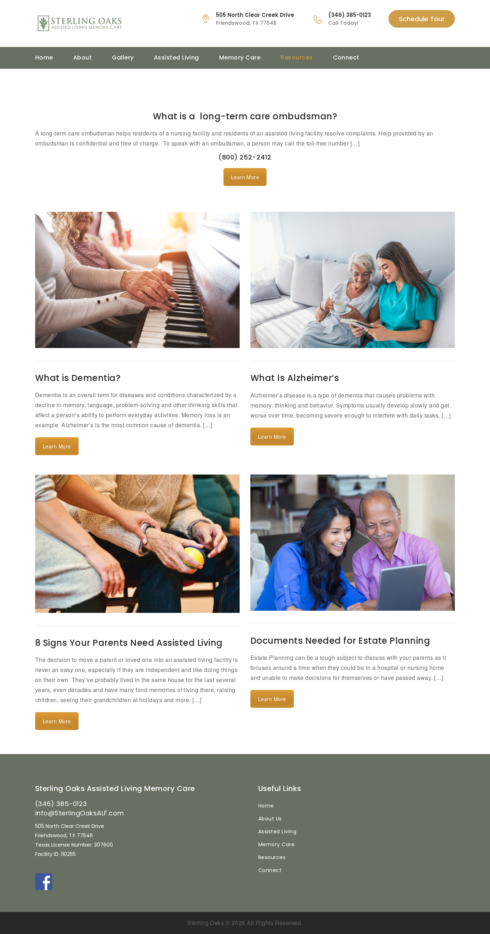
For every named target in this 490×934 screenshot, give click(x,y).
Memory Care (239, 57)
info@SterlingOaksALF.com (79, 813)
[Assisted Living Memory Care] (110, 23)
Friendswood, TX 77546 (246, 23)
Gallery (122, 57)
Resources (296, 57)
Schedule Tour (422, 18)
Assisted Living (176, 57)
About (82, 57)
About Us (270, 818)
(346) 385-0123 (61, 803)
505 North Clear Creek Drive (255, 15)
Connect (346, 57)
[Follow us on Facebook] (43, 881)
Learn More (245, 177)
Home (44, 57)
